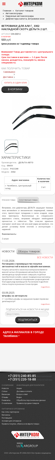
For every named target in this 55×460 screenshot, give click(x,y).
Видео (19, 397)
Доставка (8, 77)
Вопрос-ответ (22, 394)
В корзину (15, 89)
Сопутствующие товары (28, 200)
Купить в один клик (15, 82)
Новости (5, 388)
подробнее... (46, 287)
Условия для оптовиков (11, 421)
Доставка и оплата (24, 391)
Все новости (45, 257)
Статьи (4, 391)
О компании (7, 403)
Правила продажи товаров (27, 403)
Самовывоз (9, 71)
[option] (11, 147)
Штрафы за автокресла (14, 295)
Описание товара (8, 200)
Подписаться (27, 319)
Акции (19, 388)
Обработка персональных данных (31, 400)
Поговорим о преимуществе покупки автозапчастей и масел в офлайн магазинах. (26, 265)
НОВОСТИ (8, 251)
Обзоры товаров (29, 251)
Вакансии (6, 394)
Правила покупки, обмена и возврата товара (20, 424)
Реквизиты (6, 400)
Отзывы (5, 397)
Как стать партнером (10, 412)
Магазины (6, 415)
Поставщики (7, 418)
